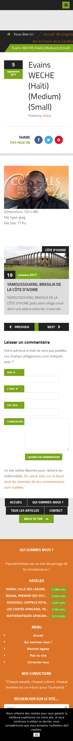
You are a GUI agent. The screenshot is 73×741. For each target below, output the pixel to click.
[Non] (68, 725)
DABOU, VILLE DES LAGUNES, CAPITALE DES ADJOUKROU (27, 589)
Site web (12, 405)
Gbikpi (47, 115)
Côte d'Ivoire (55, 250)
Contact (55, 510)
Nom (10, 372)
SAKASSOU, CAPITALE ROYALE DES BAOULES (28, 602)
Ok (36, 734)
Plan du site (38, 655)
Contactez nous (38, 662)
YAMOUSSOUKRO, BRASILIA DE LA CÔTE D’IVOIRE (34, 286)
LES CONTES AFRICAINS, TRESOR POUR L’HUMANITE (28, 609)
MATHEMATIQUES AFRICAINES (28, 615)
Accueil (49, 34)
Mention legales (38, 648)
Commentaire (15, 421)
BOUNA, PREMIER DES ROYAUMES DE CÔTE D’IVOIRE (27, 595)
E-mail (11, 388)
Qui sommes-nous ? (47, 502)
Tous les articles (25, 510)
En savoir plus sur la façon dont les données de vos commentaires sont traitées (34, 482)
